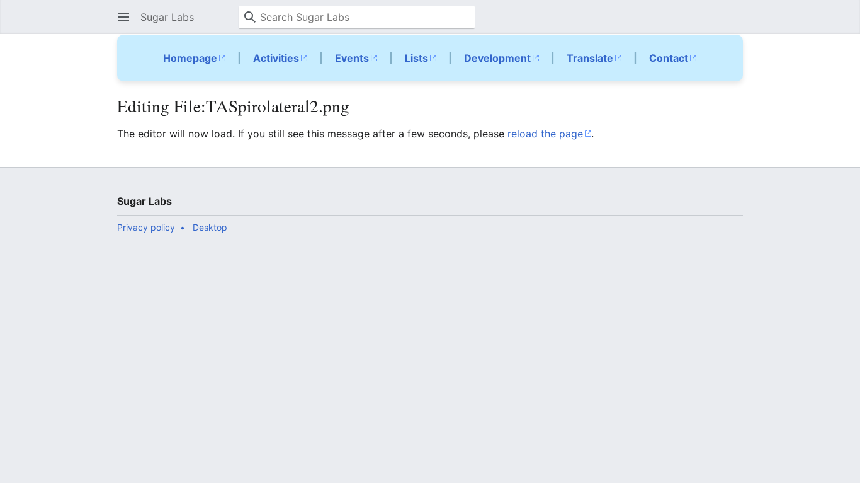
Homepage (190, 58)
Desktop (210, 227)
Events (352, 58)
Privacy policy (146, 227)
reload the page (545, 133)
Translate (590, 58)
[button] (123, 17)
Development (497, 58)
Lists (416, 58)
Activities (276, 58)
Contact (668, 58)
